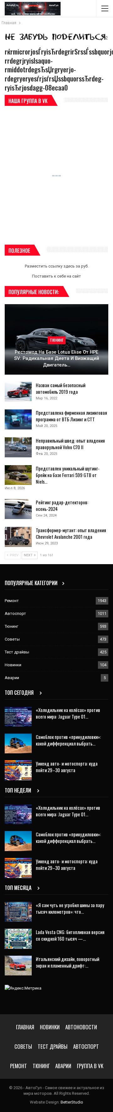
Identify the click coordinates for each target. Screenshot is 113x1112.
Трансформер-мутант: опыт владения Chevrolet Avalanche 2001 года (71, 533)
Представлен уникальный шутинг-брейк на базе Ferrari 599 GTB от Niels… (68, 475)
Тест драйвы (17, 652)
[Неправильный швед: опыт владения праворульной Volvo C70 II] (18, 447)
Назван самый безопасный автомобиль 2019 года (60, 388)
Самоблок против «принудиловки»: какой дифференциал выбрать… (68, 740)
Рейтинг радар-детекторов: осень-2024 (62, 505)
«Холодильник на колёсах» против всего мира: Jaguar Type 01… (68, 713)
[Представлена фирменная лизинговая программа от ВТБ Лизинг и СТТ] (18, 419)
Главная (25, 1027)
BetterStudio (72, 1102)
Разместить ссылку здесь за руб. (57, 266)
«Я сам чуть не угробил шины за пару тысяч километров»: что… (70, 908)
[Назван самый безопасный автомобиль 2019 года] (18, 392)
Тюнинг (56, 340)
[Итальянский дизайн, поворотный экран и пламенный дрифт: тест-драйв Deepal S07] (18, 966)
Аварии (12, 677)
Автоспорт (15, 613)
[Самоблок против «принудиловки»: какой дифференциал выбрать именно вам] (18, 744)
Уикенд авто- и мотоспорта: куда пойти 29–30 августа (67, 766)
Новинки (13, 665)
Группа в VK (90, 1066)
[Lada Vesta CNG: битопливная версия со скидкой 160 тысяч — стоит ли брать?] (18, 939)
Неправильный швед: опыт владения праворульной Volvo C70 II (70, 443)
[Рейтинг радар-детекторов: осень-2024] (18, 509)
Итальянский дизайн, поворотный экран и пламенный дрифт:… (67, 962)
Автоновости (81, 1027)
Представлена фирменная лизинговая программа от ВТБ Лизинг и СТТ (71, 416)
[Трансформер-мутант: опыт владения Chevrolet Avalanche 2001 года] (18, 537)
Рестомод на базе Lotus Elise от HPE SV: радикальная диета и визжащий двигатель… (56, 358)
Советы (12, 639)
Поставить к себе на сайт (56, 276)
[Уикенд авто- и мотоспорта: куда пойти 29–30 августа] (18, 770)
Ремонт (12, 600)
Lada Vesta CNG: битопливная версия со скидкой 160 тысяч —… (70, 935)
